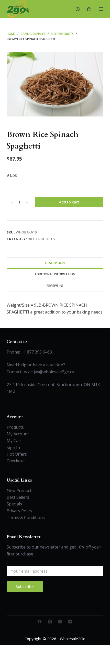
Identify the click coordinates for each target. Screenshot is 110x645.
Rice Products (41, 239)
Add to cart (69, 201)
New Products (20, 490)
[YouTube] (70, 621)
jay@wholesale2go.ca (54, 372)
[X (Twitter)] (50, 621)
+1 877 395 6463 (36, 352)
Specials (14, 504)
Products (15, 427)
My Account (18, 434)
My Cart (14, 440)
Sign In (13, 447)
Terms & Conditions (26, 517)
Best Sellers (18, 497)
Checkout (16, 461)
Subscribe (25, 586)
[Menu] (101, 9)
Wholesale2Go (72, 638)
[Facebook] (39, 621)
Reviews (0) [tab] (55, 286)
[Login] (78, 9)
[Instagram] (60, 621)
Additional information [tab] (55, 274)
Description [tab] (55, 263)
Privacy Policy (19, 511)
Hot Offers (17, 454)
